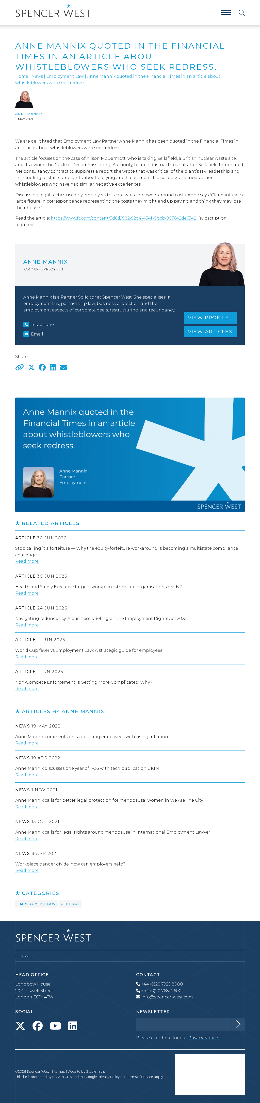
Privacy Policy (109, 1077)
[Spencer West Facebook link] (37, 1026)
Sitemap (58, 1071)
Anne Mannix (29, 114)
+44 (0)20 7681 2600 (161, 990)
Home (21, 76)
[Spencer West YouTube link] (55, 1026)
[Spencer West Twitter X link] (20, 1026)
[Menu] (226, 12)
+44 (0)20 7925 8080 (161, 984)
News (37, 76)
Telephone (42, 324)
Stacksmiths (95, 1071)
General (70, 904)
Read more (27, 561)
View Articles (210, 331)
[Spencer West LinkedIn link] (72, 1026)
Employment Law (65, 76)
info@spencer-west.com (167, 997)
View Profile (208, 317)
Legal (23, 955)
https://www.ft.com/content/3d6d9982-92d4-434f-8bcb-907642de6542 (123, 218)
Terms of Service (140, 1077)
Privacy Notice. (203, 1037)
